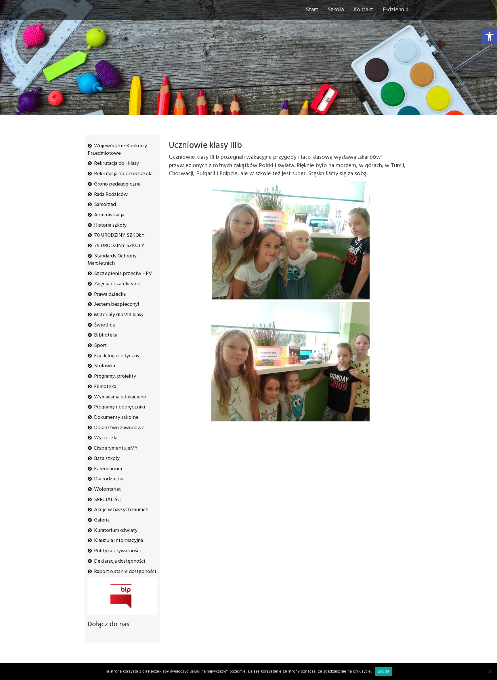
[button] (489, 36)
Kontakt (363, 9)
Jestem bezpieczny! (116, 304)
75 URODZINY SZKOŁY (119, 246)
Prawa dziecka (110, 294)
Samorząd (105, 204)
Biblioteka (105, 335)
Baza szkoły (107, 458)
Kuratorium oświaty (115, 530)
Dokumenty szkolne (116, 417)
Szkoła (336, 9)
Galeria (102, 520)
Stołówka (104, 366)
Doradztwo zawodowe (119, 428)
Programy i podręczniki (119, 407)
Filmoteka (105, 387)
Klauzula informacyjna (118, 540)
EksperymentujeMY (116, 448)
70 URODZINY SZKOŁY (119, 235)
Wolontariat (107, 489)
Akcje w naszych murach (121, 510)
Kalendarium (108, 469)
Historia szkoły (110, 225)
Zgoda (383, 671)
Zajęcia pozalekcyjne (117, 284)
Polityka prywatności (117, 551)
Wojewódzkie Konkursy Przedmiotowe (117, 150)
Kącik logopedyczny (116, 356)
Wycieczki (106, 438)
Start (312, 9)
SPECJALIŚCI (108, 500)
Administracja (109, 215)
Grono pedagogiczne (117, 184)
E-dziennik (395, 9)
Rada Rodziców (111, 194)
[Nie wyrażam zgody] (490, 671)
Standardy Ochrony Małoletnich (112, 260)
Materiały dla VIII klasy (119, 315)
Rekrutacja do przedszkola (123, 174)
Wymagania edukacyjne (120, 397)
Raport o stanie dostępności (125, 572)
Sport (100, 345)
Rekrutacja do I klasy (116, 163)
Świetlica (104, 325)
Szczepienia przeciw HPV (123, 274)
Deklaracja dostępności (119, 561)
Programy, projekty (115, 376)
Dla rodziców (108, 479)
